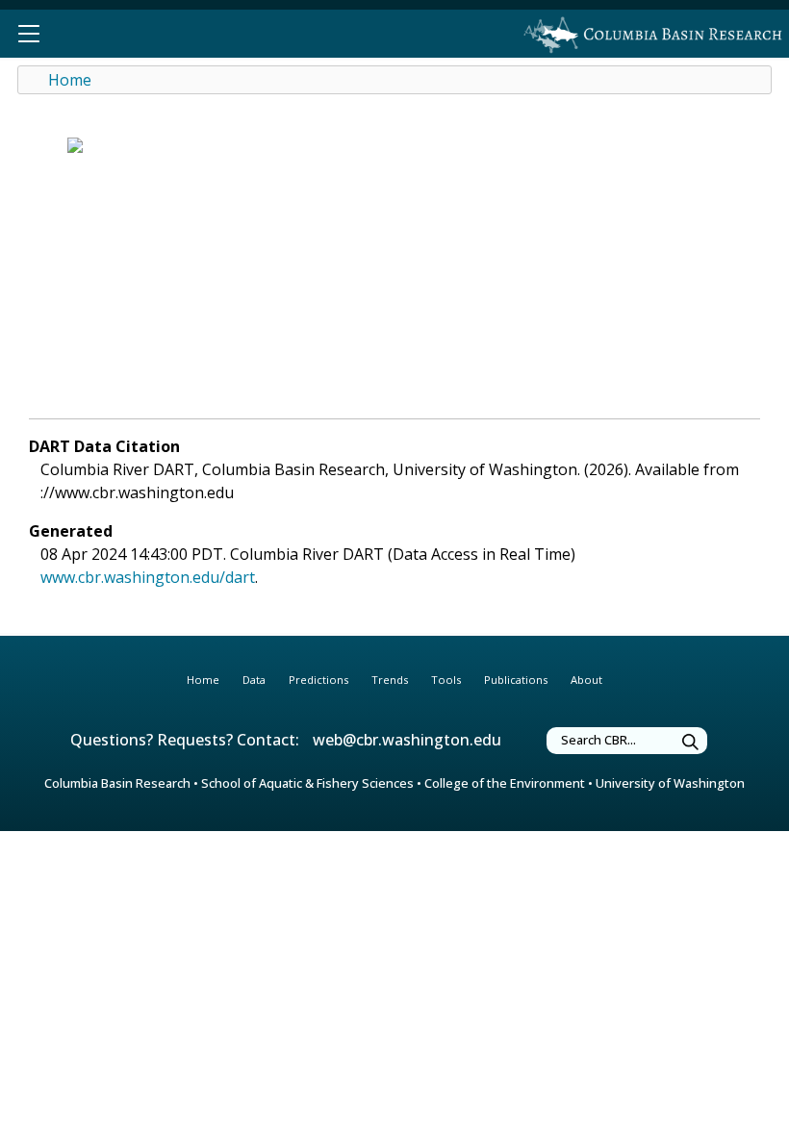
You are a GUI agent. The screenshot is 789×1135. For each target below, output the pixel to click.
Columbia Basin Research (117, 783)
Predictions (318, 679)
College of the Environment (504, 783)
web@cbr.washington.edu (407, 739)
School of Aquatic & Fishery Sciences (307, 783)
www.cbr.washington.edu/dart (147, 577)
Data (254, 679)
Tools (446, 679)
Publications (515, 679)
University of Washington (670, 783)
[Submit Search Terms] (690, 743)
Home (69, 79)
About (586, 679)
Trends (389, 679)
